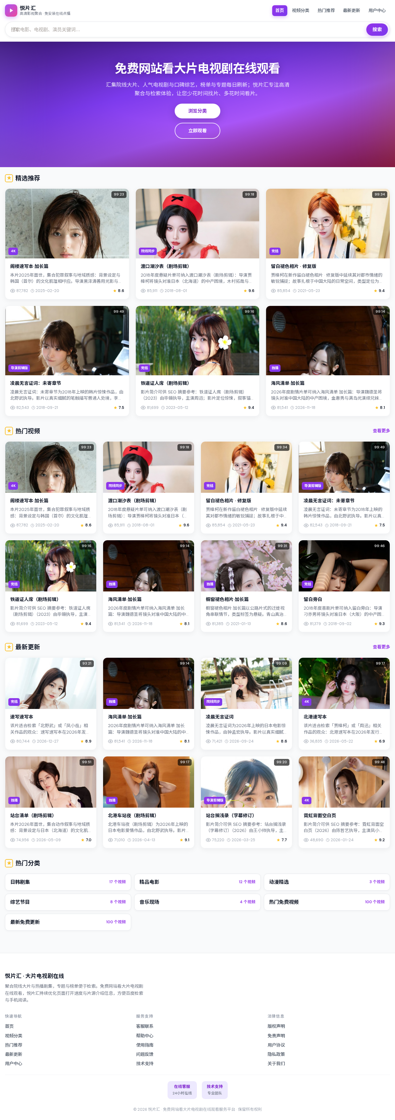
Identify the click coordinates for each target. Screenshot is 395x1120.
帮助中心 (144, 1036)
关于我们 (276, 1063)
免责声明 (276, 1036)
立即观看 (197, 131)
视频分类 (300, 10)
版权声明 (276, 1026)
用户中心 (377, 10)
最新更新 (351, 10)
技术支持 (144, 1063)
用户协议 (276, 1045)
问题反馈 (144, 1054)
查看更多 (381, 431)
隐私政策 (276, 1054)
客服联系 (144, 1026)
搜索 (377, 30)
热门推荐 (326, 10)
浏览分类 (197, 111)
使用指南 (144, 1045)
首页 (279, 10)
